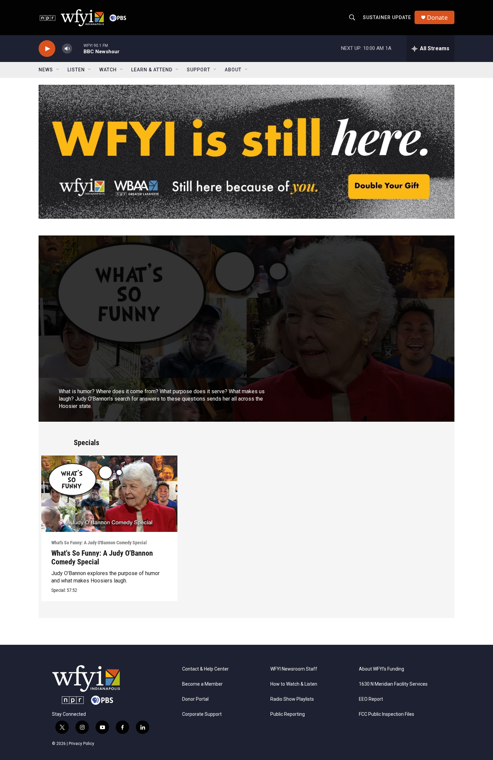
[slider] (78, 48)
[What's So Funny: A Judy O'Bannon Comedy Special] (109, 494)
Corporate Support (202, 714)
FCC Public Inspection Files (386, 714)
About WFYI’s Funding (381, 669)
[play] (47, 49)
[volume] (67, 48)
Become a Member (202, 684)
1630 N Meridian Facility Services (393, 684)
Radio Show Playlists (292, 699)
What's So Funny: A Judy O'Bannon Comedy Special (99, 542)
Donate (437, 17)
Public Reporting (287, 714)
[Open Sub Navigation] (58, 69)
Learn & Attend (151, 69)
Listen (76, 69)
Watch (108, 69)
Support (198, 69)
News (46, 69)
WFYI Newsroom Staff (293, 669)
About (233, 69)
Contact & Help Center (205, 669)
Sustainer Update (387, 17)
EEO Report (371, 699)
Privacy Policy (81, 743)
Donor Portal (195, 699)
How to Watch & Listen (293, 684)
